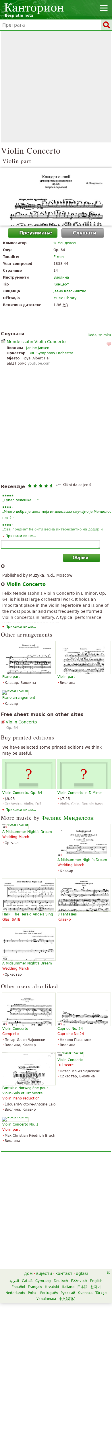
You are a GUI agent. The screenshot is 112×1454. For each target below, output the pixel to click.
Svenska (85, 1293)
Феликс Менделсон (67, 817)
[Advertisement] (56, 86)
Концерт (61, 284)
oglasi (82, 1273)
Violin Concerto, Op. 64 (22, 793)
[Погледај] (56, 197)
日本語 (82, 1287)
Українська (46, 1299)
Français (35, 1287)
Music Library (64, 298)
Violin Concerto (21, 722)
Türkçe (101, 1293)
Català (27, 1281)
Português (49, 1293)
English (96, 1281)
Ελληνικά (79, 1281)
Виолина (61, 277)
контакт (63, 1273)
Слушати (84, 233)
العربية (14, 1281)
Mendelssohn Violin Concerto (36, 341)
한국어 (95, 1287)
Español (18, 1287)
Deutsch (61, 1281)
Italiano (68, 1287)
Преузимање (35, 233)
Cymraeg (43, 1281)
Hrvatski (52, 1287)
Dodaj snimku (99, 335)
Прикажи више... (20, 536)
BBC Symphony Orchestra (50, 353)
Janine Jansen (37, 348)
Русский (68, 1293)
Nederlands (15, 1293)
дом (28, 1273)
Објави (80, 557)
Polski (32, 1293)
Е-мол (58, 257)
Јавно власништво (69, 291)
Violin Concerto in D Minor (79, 793)
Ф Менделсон (65, 243)
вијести (44, 1273)
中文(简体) (67, 1299)
